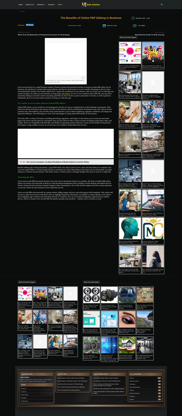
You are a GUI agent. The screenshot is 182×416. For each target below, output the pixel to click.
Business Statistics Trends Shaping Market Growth (150, 242)
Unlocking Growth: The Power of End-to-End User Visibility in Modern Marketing (109, 332)
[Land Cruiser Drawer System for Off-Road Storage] (127, 295)
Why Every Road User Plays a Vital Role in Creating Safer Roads (153, 66)
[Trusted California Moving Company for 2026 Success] (130, 200)
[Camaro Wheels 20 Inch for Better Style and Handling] (91, 295)
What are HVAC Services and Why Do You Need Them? (128, 125)
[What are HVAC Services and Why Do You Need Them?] (130, 112)
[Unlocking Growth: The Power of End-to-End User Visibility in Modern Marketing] (109, 319)
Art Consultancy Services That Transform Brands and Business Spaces (129, 271)
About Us (23, 388)
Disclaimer (23, 398)
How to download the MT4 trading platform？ (91, 330)
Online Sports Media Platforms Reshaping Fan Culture (129, 242)
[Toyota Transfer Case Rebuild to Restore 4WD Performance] (109, 295)
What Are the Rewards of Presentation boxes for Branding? (44, 35)
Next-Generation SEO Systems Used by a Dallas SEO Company (129, 96)
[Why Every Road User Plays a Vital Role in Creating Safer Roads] (153, 53)
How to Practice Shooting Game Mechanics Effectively (145, 307)
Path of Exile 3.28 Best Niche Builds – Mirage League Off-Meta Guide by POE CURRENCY (152, 185)
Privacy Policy (24, 394)
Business (29, 25)
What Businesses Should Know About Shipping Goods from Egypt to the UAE (152, 156)
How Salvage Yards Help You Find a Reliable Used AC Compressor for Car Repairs (128, 185)
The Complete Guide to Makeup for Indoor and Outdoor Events (126, 331)
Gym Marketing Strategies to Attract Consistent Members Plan (145, 357)
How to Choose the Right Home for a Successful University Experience (129, 67)
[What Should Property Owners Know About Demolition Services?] (127, 345)
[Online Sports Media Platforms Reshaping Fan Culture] (130, 228)
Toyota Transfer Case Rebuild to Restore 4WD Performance (108, 307)
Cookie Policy (24, 401)
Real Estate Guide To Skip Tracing (149, 35)
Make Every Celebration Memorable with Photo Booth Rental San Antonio (151, 126)
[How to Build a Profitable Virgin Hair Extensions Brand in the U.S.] (153, 256)
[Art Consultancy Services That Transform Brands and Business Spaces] (130, 256)
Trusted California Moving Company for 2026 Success (127, 214)
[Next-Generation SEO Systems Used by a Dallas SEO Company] (130, 82)
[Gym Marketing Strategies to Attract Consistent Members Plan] (145, 345)
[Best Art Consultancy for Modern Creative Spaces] (130, 141)
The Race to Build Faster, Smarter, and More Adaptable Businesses (151, 97)
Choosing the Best (53, 82)
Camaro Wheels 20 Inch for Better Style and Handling (90, 307)
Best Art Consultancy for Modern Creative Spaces (55, 327)
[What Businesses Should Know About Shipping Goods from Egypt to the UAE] (153, 141)
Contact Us (24, 391)
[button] (161, 4)
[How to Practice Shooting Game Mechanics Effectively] (145, 295)
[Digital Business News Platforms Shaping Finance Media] (153, 200)
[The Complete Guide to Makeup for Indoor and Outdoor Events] (127, 319)
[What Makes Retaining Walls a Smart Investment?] (145, 319)
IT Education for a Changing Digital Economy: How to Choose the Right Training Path (109, 358)
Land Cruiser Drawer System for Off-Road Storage (125, 307)
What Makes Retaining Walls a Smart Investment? (144, 331)
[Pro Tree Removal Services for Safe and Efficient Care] (91, 345)
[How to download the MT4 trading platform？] (91, 319)
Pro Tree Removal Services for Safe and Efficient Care (90, 357)
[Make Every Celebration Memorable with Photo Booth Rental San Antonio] (153, 112)
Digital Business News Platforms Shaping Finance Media (152, 214)
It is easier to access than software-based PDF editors (65, 80)
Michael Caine (76, 25)
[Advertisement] (65, 59)
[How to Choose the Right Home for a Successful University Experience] (130, 53)
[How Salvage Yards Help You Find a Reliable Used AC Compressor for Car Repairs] (130, 171)
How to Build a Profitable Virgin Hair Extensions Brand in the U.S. (152, 271)
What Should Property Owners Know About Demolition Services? (126, 357)
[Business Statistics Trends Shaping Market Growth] (153, 228)
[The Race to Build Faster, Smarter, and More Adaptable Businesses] (153, 82)
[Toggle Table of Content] (82, 78)
